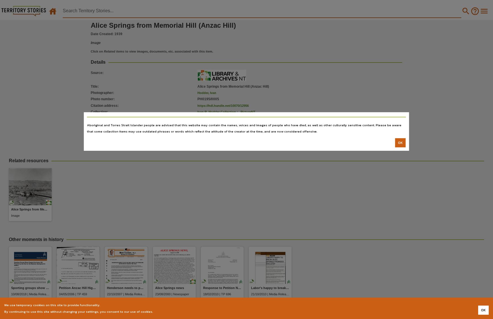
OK (400, 142)
